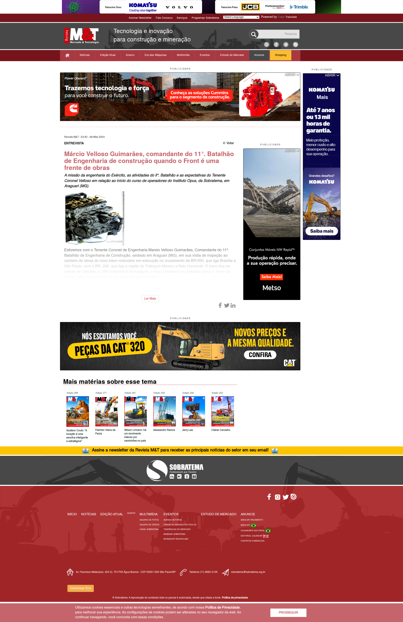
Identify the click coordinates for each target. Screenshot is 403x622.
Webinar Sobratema (174, 534)
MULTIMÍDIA (149, 514)
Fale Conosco (164, 18)
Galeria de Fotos (149, 520)
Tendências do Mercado (177, 529)
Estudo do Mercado (232, 55)
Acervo (130, 55)
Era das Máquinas (156, 55)
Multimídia (183, 55)
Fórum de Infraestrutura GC (180, 525)
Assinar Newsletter (140, 18)
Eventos (205, 55)
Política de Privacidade (222, 607)
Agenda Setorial (173, 520)
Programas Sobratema (205, 18)
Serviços (182, 18)
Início (72, 514)
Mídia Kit (246, 525)
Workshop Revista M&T (176, 539)
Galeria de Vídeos (149, 525)
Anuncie (259, 55)
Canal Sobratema (149, 529)
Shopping (280, 55)
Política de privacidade (235, 598)
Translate (291, 17)
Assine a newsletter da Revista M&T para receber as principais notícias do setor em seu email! (180, 450)
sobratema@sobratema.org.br (248, 572)
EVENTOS (171, 514)
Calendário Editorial (253, 531)
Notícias (85, 55)
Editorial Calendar (252, 536)
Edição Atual (107, 55)
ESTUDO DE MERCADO (219, 514)
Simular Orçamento (252, 520)
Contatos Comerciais (252, 541)
